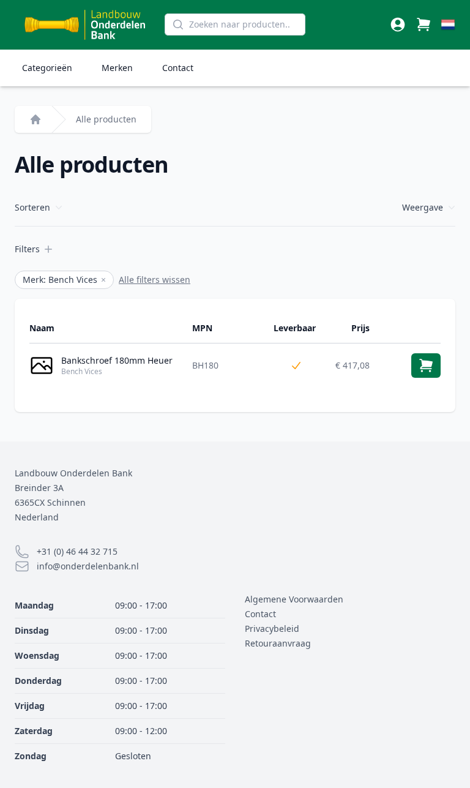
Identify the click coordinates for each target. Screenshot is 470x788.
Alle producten (106, 119)
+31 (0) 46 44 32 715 (77, 551)
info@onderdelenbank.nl (88, 566)
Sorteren (32, 207)
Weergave (422, 207)
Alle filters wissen (154, 279)
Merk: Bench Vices (64, 279)
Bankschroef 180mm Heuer (117, 360)
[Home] (35, 119)
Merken (117, 67)
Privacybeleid (272, 628)
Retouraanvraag (278, 643)
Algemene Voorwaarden (294, 599)
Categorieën (47, 67)
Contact (177, 67)
